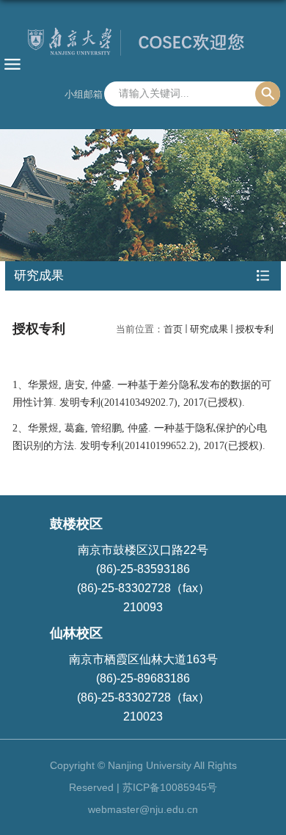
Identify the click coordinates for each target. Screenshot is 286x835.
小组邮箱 (84, 94)
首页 (173, 329)
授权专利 (254, 329)
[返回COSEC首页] (143, 44)
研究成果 (209, 329)
